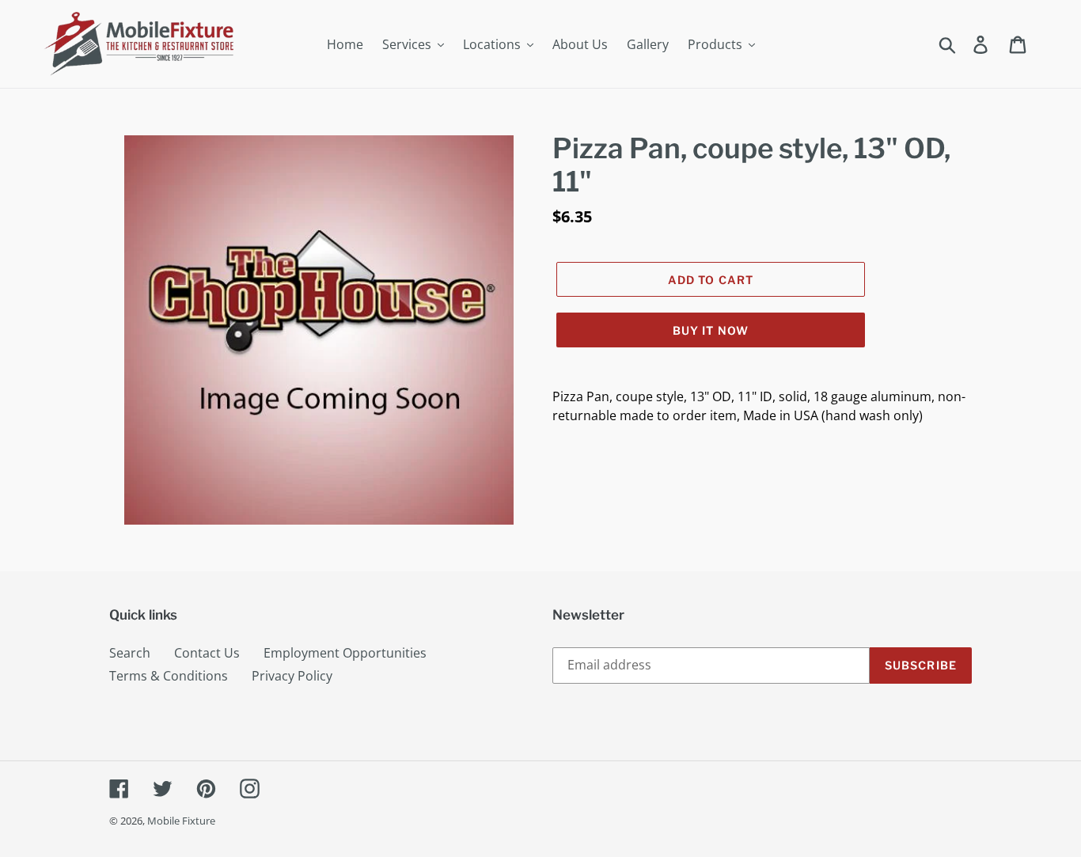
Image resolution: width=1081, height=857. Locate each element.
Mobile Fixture (181, 820)
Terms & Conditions (168, 675)
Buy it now (711, 330)
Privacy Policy (292, 675)
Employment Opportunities (345, 653)
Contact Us (207, 653)
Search (129, 653)
